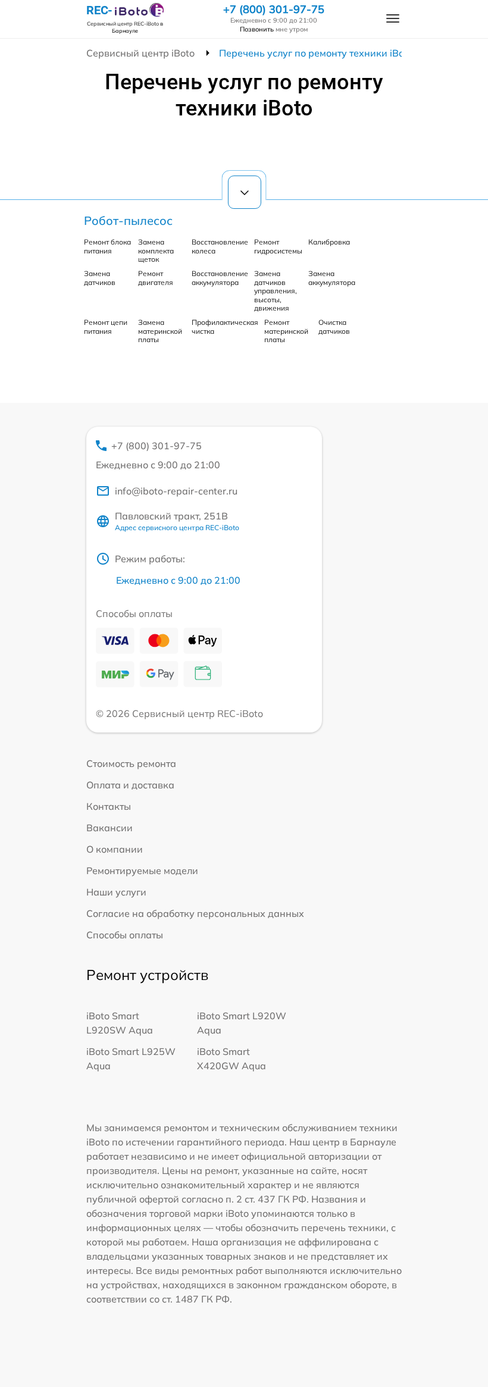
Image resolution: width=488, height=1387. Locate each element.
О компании (114, 849)
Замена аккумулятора (331, 277)
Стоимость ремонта (131, 763)
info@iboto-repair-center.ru (176, 491)
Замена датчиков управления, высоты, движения (275, 290)
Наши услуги (116, 892)
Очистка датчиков (334, 326)
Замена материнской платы (160, 331)
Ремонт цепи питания (105, 326)
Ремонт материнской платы (286, 331)
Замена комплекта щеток (156, 250)
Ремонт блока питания (107, 246)
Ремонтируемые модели (142, 870)
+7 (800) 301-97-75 (273, 9)
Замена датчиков (99, 277)
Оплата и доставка (130, 785)
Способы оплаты (124, 935)
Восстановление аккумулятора (220, 277)
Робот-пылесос (128, 220)
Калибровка (329, 241)
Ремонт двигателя (155, 277)
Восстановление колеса (220, 246)
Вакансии (109, 828)
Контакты (108, 806)
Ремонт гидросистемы (278, 246)
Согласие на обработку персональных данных (195, 913)
